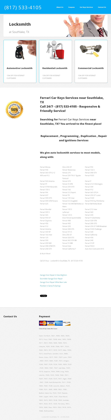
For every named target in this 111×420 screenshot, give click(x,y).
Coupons (71, 7)
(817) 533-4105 (23, 7)
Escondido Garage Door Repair (51, 279)
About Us (59, 7)
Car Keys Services (86, 7)
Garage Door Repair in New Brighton (53, 275)
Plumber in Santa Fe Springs (50, 286)
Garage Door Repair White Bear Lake (53, 282)
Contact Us (102, 7)
